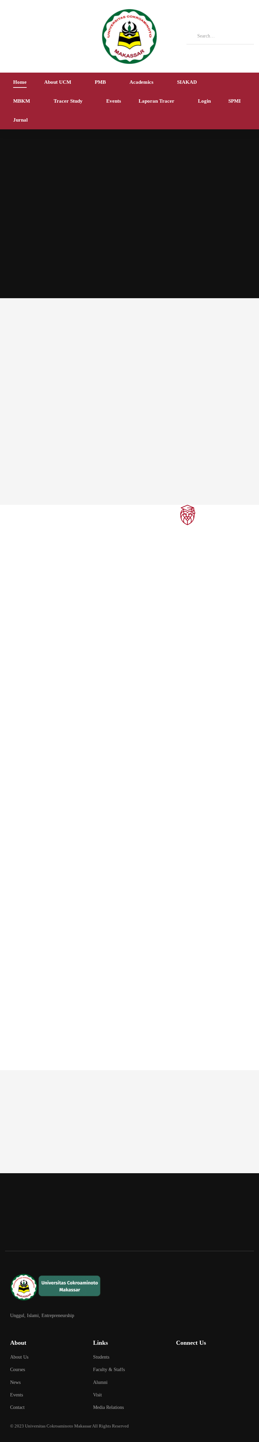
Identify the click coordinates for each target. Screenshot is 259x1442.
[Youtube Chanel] (229, 1361)
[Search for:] (220, 35)
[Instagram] (213, 1361)
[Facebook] (196, 1361)
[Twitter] (179, 1361)
